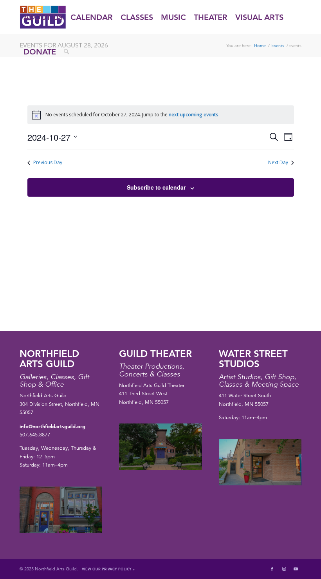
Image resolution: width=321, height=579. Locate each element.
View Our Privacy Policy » (108, 568)
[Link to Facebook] (272, 569)
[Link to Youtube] (295, 569)
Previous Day (47, 162)
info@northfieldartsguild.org (52, 426)
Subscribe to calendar (156, 187)
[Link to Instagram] (284, 569)
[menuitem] (43, 17)
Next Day (278, 162)
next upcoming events (193, 114)
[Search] (66, 51)
